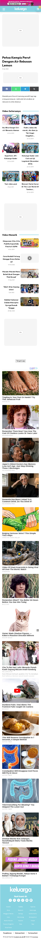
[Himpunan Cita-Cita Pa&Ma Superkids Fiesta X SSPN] (30, 242)
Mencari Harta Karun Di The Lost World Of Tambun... (30, 187)
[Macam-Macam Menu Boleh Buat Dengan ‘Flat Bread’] (30, 273)
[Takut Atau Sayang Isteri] (30, 288)
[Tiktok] (22, 900)
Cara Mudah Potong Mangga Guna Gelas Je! (11, 259)
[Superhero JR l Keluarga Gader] (10, 148)
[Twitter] (18, 900)
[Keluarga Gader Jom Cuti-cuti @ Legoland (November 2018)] (30, 148)
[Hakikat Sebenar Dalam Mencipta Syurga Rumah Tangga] (30, 301)
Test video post (11, 184)
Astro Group (35, 936)
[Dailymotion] (31, 900)
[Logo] (20, 9)
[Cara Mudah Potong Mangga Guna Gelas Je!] (30, 258)
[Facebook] (10, 900)
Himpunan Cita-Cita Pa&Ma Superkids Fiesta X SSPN (11, 244)
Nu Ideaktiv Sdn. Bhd (19, 936)
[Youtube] (26, 900)
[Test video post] (10, 176)
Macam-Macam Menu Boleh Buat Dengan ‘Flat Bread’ (11, 274)
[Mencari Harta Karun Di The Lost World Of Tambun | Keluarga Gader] (30, 176)
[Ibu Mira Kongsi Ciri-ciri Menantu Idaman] (10, 120)
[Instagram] (14, 900)
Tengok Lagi (20, 361)
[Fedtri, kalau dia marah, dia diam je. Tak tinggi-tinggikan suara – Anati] (30, 120)
